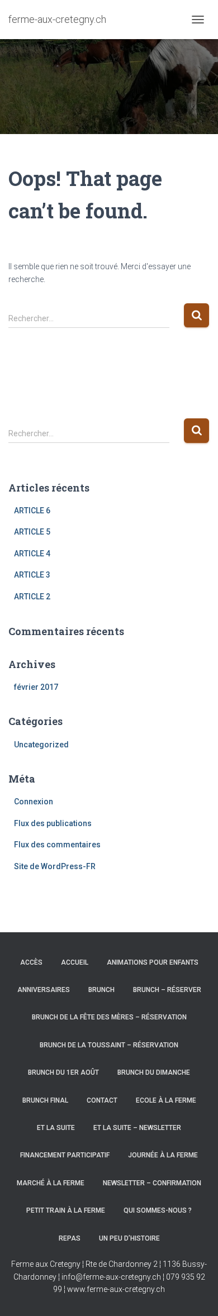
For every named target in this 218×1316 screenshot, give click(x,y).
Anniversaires (43, 990)
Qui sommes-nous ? (158, 1210)
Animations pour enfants (152, 962)
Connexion (33, 801)
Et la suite (56, 1128)
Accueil (74, 962)
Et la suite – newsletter (137, 1128)
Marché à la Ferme (50, 1183)
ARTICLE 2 (32, 596)
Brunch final (45, 1100)
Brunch (101, 990)
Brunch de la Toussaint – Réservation (109, 1045)
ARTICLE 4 (32, 553)
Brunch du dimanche (153, 1072)
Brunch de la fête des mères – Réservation (109, 1017)
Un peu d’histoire (129, 1238)
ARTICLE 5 (32, 531)
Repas (69, 1238)
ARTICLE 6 (32, 510)
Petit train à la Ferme (65, 1210)
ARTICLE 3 (32, 574)
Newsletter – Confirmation (152, 1183)
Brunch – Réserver (167, 990)
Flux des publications (53, 823)
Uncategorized (41, 744)
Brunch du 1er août (63, 1072)
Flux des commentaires (57, 844)
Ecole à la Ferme (166, 1100)
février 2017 (36, 687)
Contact (102, 1100)
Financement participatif (65, 1155)
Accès (31, 962)
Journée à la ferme (163, 1155)
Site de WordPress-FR (55, 866)
